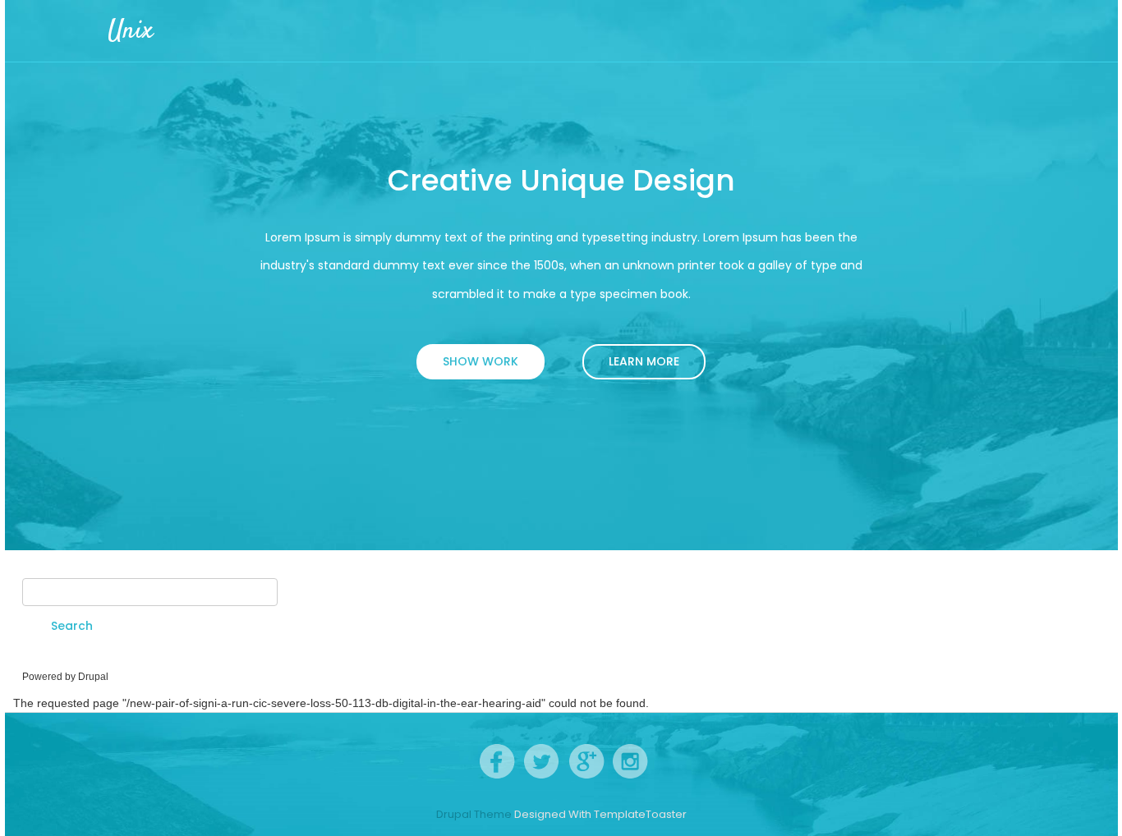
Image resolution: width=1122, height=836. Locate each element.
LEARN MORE (644, 361)
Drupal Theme (474, 814)
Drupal (93, 676)
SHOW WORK (480, 361)
